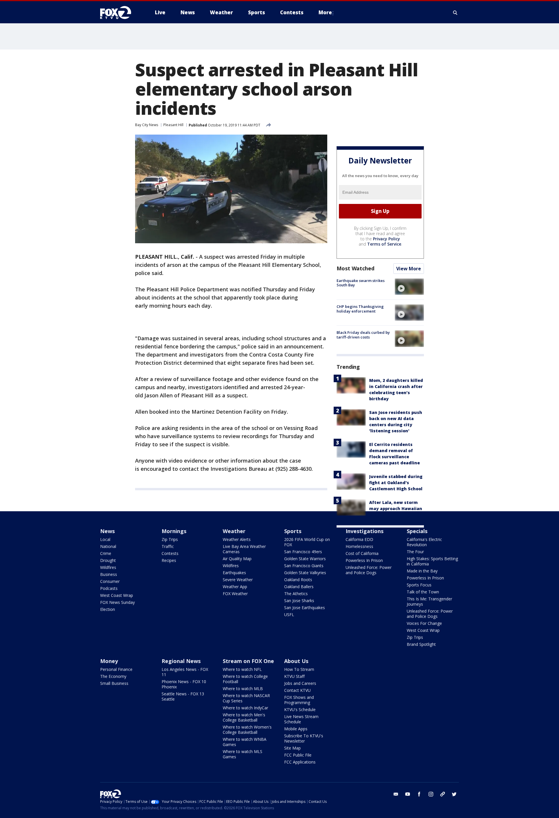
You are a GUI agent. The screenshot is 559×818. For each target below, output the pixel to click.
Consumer (110, 581)
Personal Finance (116, 669)
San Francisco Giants (303, 565)
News (107, 531)
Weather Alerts (237, 539)
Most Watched (355, 268)
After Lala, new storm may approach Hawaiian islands (395, 508)
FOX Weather (235, 593)
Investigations (364, 531)
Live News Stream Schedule (301, 719)
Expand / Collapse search (455, 12)
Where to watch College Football (245, 679)
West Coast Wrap (116, 595)
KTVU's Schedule (300, 709)
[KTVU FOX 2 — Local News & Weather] (119, 13)
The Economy (113, 676)
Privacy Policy (386, 238)
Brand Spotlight (421, 644)
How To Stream (299, 669)
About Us (296, 660)
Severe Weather (238, 579)
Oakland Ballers (299, 586)
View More (408, 268)
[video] (409, 286)
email (396, 794)
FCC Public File (298, 755)
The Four (415, 551)
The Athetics (296, 593)
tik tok (442, 794)
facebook (419, 794)
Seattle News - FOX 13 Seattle (183, 696)
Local (105, 539)
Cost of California (362, 553)
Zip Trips (170, 539)
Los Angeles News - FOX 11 (185, 672)
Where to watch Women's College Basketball (247, 729)
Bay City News (146, 124)
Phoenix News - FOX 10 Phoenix (184, 684)
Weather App (235, 586)
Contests (170, 553)
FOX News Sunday (117, 602)
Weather (234, 531)
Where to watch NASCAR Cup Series (246, 698)
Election (107, 609)
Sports (292, 531)
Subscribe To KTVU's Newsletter (303, 738)
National (108, 546)
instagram (431, 794)
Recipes (169, 560)
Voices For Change (424, 623)
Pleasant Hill (173, 124)
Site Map (292, 748)
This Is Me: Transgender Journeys (429, 601)
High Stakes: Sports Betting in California (432, 561)
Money (109, 660)
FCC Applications (300, 762)
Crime (105, 553)
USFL (289, 614)
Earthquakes (234, 572)
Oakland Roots (298, 579)
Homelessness (359, 546)
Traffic (168, 546)
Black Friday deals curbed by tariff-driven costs (363, 335)
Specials (417, 531)
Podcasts (109, 588)
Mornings (174, 531)
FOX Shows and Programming (299, 699)
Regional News (181, 660)
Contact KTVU (297, 690)
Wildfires (108, 567)
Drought (108, 560)
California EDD (359, 539)
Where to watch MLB (243, 688)
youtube (407, 794)
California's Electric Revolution (424, 542)
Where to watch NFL (242, 669)
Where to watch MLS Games (242, 754)
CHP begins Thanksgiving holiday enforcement (360, 309)
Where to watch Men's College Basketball (244, 717)
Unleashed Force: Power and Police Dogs (369, 570)
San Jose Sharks (299, 600)
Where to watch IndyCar (245, 708)
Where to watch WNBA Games (244, 741)
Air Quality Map (237, 558)
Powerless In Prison (364, 560)
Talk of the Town (423, 592)
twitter (454, 794)
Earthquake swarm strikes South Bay (361, 283)
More (325, 12)
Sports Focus (419, 585)
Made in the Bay (422, 571)
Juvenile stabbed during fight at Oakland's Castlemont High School (395, 482)
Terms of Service (384, 244)
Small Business (114, 683)
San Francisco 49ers (303, 551)
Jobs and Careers (300, 683)
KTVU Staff (294, 676)
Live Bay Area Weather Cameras (244, 549)
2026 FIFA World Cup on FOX (307, 542)
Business (108, 574)
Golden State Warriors (305, 558)
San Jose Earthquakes (304, 607)
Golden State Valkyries (305, 572)
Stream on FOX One (248, 660)
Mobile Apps (295, 728)
